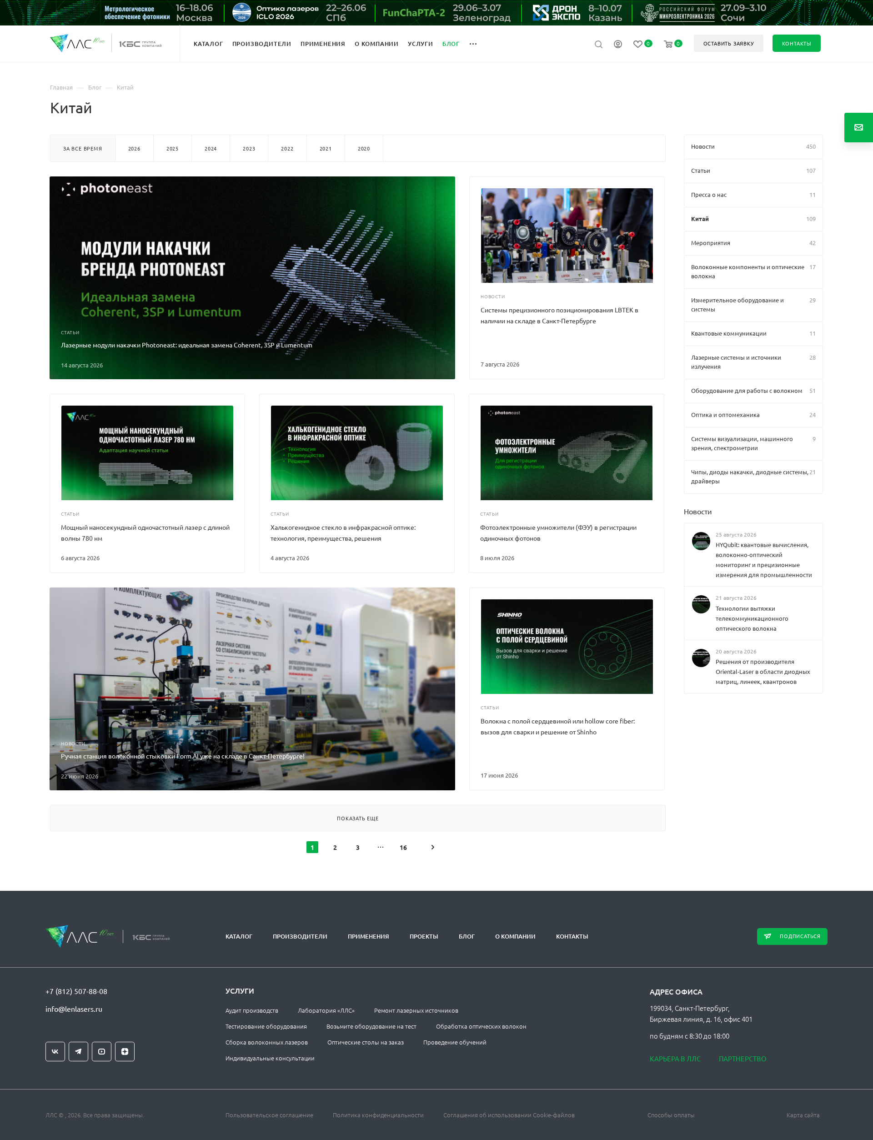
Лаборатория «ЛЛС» (326, 1010)
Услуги (240, 990)
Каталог (239, 936)
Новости (698, 511)
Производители (300, 936)
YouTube (101, 1051)
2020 (364, 148)
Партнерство (743, 1058)
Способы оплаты (671, 1114)
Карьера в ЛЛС (675, 1058)
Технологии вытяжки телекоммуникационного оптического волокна (752, 618)
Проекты (424, 936)
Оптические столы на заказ (365, 1042)
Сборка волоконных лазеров (267, 1042)
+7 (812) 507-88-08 (76, 990)
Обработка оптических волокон (481, 1026)
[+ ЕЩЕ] (478, 43)
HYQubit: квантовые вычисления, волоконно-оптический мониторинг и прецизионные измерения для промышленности (764, 559)
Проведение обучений (455, 1042)
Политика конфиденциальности (378, 1114)
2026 (134, 148)
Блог (467, 936)
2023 (249, 148)
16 (403, 847)
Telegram (78, 1051)
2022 (287, 148)
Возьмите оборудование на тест (371, 1026)
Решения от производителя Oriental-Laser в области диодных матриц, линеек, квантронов (763, 671)
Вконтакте (55, 1051)
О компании (515, 936)
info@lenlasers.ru (73, 1008)
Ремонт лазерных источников (416, 1010)
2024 (211, 148)
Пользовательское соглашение (269, 1114)
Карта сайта (803, 1114)
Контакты (572, 936)
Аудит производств (252, 1010)
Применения (368, 936)
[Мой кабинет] (618, 45)
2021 (326, 148)
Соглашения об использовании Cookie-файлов (509, 1114)
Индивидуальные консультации (270, 1058)
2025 (172, 148)
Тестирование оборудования (266, 1026)
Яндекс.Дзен (125, 1051)
